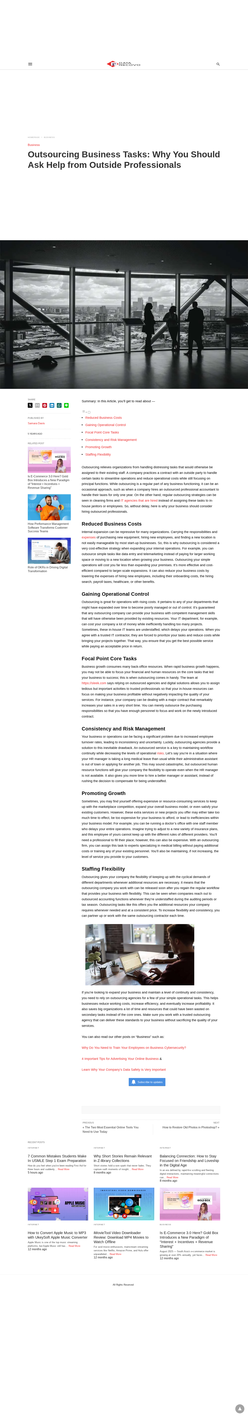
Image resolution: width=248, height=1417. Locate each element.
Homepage (34, 137)
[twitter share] (30, 405)
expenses (89, 537)
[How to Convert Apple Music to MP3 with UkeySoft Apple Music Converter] (58, 1204)
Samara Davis (36, 423)
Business (49, 137)
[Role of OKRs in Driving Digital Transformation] (49, 551)
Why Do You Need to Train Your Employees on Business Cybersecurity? (134, 1048)
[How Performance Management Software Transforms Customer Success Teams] (49, 507)
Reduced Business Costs (104, 418)
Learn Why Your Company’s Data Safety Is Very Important (124, 1069)
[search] (218, 64)
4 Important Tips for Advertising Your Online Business (120, 1059)
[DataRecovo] (124, 64)
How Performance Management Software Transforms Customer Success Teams (48, 527)
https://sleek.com (94, 683)
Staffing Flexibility (98, 454)
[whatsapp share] (59, 405)
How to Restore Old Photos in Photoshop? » (190, 1127)
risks (160, 753)
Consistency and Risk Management (111, 440)
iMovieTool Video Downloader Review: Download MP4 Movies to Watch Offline (121, 1237)
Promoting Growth (98, 447)
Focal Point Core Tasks (102, 432)
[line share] (66, 405)
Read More (64, 1169)
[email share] (37, 405)
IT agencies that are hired (139, 500)
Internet (33, 1148)
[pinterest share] (44, 405)
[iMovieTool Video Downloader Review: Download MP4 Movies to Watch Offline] (124, 1204)
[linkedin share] (52, 405)
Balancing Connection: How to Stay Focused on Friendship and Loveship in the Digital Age (189, 1160)
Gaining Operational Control (105, 425)
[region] (124, 29)
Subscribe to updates (150, 1082)
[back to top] (239, 1408)
